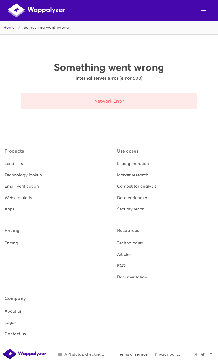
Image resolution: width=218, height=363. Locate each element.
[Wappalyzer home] (36, 10)
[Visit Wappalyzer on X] (203, 354)
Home (9, 27)
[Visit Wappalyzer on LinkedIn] (211, 354)
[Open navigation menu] (203, 10)
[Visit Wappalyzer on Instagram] (195, 354)
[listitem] (53, 163)
